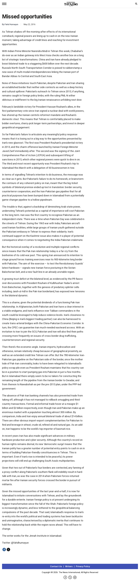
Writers (69, 566)
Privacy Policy (83, 566)
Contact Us (56, 566)
